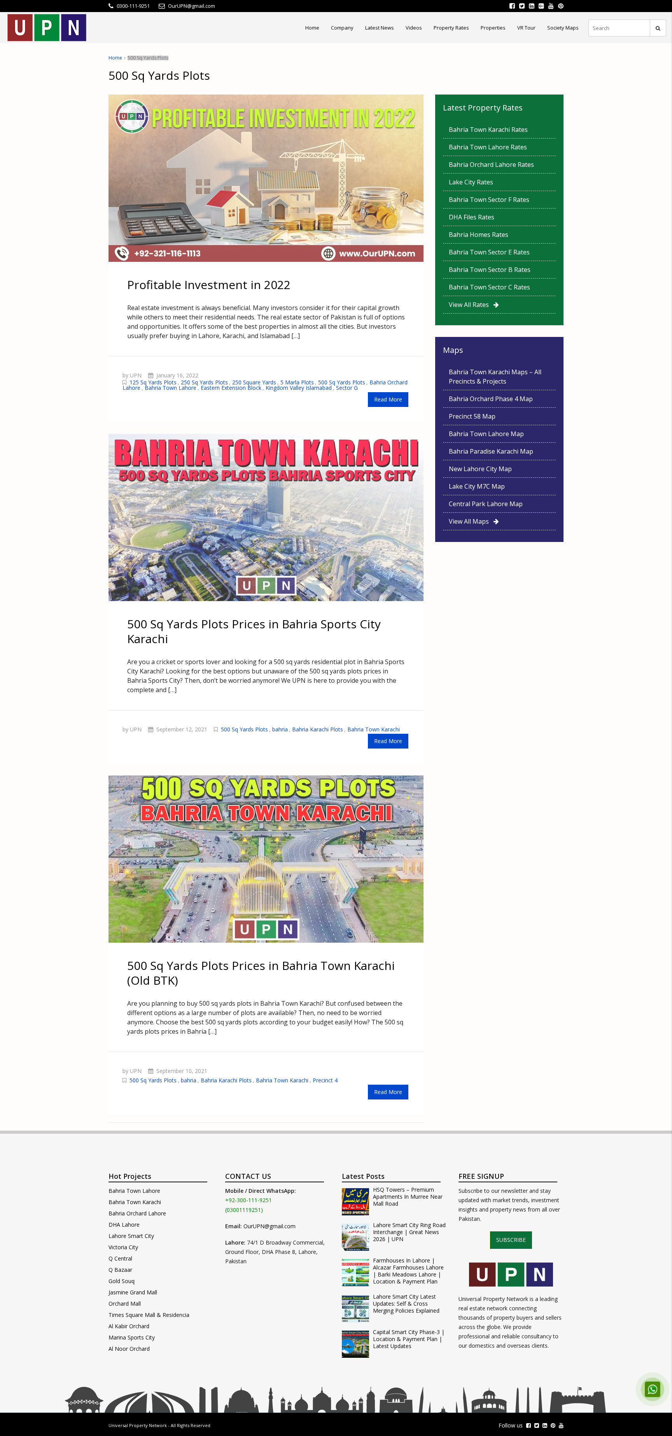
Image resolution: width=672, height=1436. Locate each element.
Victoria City (123, 1247)
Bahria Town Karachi (373, 729)
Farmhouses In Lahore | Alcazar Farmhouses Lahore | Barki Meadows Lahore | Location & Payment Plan (408, 1271)
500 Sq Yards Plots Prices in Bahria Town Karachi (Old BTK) (261, 972)
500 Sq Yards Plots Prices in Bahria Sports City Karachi (254, 631)
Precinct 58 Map (472, 416)
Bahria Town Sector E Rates (489, 252)
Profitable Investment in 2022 (208, 285)
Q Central (120, 1258)
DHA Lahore (124, 1224)
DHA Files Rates (471, 217)
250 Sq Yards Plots (204, 382)
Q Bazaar (120, 1269)
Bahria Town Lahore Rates (488, 147)
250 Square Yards (254, 382)
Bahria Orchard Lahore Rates (491, 164)
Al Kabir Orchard (128, 1326)
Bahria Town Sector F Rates (489, 199)
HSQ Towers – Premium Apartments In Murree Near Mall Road (408, 1196)
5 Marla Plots (297, 382)
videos (414, 27)
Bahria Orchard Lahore (137, 1213)
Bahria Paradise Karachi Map (491, 451)
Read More (388, 399)
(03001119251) (244, 1209)
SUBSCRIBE (511, 1239)
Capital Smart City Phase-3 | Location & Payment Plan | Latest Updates (408, 1339)
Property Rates (451, 27)
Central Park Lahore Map (486, 504)
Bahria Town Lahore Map (486, 434)
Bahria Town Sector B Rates (489, 269)
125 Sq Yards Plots (153, 382)
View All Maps (471, 521)
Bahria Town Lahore (170, 387)
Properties (493, 27)
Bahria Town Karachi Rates (488, 129)
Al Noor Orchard (129, 1348)
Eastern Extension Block (231, 387)
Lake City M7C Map (477, 486)
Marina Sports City (131, 1337)
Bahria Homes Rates (478, 234)
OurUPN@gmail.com (269, 1226)
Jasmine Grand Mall (132, 1292)
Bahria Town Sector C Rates (489, 287)
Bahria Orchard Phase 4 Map (491, 399)
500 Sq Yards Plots (341, 382)
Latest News (379, 27)
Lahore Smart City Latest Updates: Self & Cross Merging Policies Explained (406, 1303)
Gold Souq (121, 1281)
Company (342, 27)
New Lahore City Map (480, 469)
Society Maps (563, 27)
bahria (280, 729)
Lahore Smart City (131, 1236)
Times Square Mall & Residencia (148, 1315)
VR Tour (526, 27)
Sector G (347, 387)
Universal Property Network (137, 1425)
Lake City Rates (471, 182)
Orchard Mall (124, 1303)
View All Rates (471, 304)
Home (312, 27)
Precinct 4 (325, 1080)
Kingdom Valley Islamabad (299, 387)
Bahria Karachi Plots (317, 729)
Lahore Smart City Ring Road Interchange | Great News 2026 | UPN (409, 1232)
